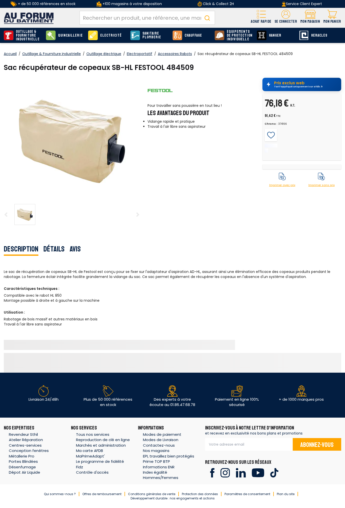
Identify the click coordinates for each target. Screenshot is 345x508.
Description (21, 249)
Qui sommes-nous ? (60, 494)
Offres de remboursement (101, 494)
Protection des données (200, 494)
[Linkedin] (241, 472)
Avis (75, 249)
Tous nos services (92, 434)
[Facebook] (212, 472)
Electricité (111, 35)
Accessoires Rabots (175, 53)
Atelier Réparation (26, 439)
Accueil (10, 53)
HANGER (275, 35)
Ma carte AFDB (89, 450)
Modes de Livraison (160, 439)
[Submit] (207, 18)
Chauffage (193, 35)
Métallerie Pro (21, 456)
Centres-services (25, 445)
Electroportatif (139, 53)
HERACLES (319, 35)
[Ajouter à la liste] (271, 135)
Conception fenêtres (29, 450)
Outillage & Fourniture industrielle (28, 35)
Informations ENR (159, 467)
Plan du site (285, 494)
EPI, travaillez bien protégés (168, 456)
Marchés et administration (101, 445)
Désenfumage (22, 467)
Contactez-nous (159, 445)
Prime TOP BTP (156, 461)
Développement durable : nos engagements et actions (173, 498)
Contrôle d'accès (92, 472)
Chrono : (271, 124)
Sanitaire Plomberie (151, 35)
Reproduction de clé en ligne (103, 439)
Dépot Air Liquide (24, 472)
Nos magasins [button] (156, 450)
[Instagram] (225, 472)
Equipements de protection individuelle (240, 35)
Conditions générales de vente (151, 494)
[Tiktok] (274, 472)
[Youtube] (258, 472)
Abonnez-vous (317, 445)
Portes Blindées (23, 461)
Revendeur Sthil (23, 434)
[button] (286, 17)
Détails (54, 249)
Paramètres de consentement (247, 494)
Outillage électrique (103, 53)
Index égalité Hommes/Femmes (160, 475)
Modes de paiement (162, 434)
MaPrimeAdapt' (90, 456)
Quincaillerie (70, 35)
